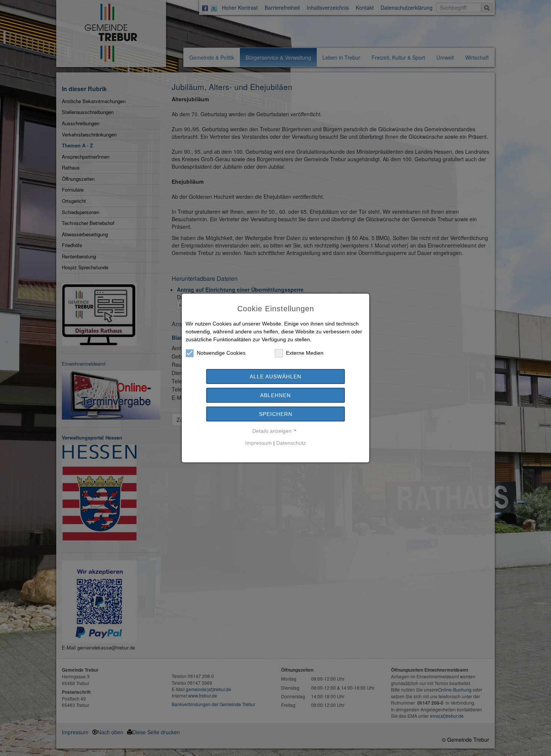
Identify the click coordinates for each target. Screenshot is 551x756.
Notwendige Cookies (221, 353)
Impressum (258, 443)
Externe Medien (304, 353)
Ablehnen (275, 395)
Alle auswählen (275, 377)
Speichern (275, 414)
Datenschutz (291, 443)
